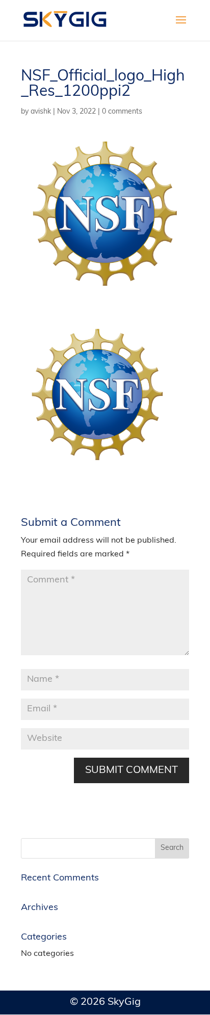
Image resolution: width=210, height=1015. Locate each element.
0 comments (122, 112)
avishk (41, 112)
